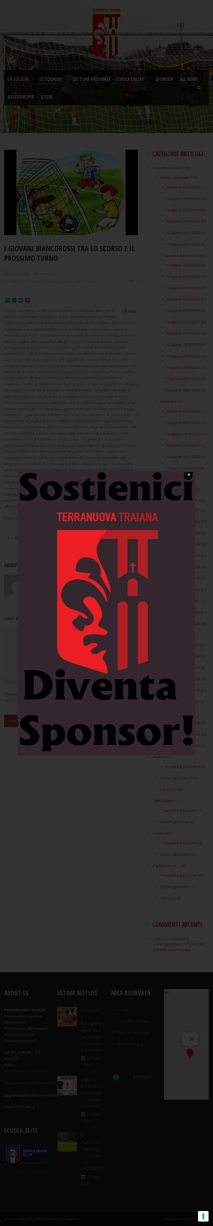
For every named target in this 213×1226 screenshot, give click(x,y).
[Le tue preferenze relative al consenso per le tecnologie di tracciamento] (203, 1216)
